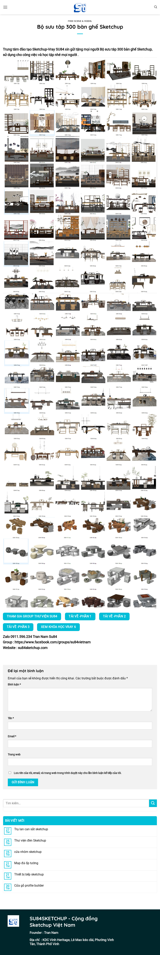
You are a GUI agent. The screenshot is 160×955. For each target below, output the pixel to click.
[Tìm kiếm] (155, 7)
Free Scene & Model (80, 21)
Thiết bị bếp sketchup (29, 874)
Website (9, 648)
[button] (5, 7)
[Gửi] (153, 803)
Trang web (14, 754)
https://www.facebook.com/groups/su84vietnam (53, 642)
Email (12, 736)
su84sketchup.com (33, 648)
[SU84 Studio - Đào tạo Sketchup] (80, 7)
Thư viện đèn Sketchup (30, 840)
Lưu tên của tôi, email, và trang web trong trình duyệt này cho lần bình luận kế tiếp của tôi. (68, 773)
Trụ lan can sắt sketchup (31, 829)
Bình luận (14, 684)
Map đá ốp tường (26, 863)
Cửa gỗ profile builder (29, 885)
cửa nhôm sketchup (28, 852)
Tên (11, 718)
